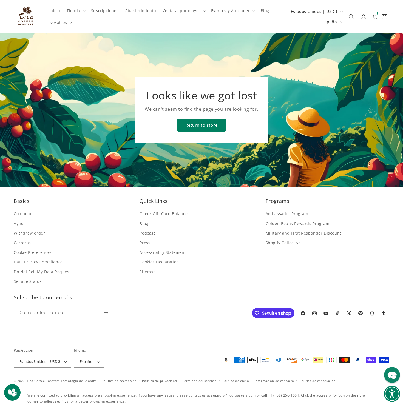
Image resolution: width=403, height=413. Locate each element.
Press (145, 242)
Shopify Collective (283, 242)
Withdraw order (29, 233)
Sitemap (148, 271)
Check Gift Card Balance (164, 213)
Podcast (147, 233)
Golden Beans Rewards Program (298, 223)
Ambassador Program (287, 213)
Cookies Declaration (159, 261)
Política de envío (235, 381)
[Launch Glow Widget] (12, 392)
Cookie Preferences (33, 252)
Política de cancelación (317, 381)
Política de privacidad (159, 381)
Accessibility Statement (163, 252)
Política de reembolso (119, 381)
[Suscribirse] (106, 312)
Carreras (22, 242)
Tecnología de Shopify (78, 381)
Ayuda (20, 223)
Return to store (201, 125)
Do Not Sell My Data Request (42, 271)
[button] (75, 10)
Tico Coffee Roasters (43, 381)
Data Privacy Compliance (38, 261)
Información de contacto (274, 381)
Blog (144, 223)
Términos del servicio (199, 381)
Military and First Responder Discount (303, 233)
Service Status (28, 281)
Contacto (22, 213)
